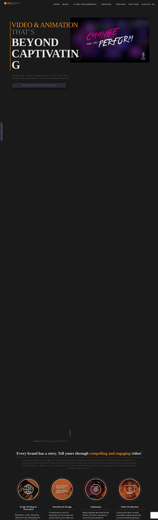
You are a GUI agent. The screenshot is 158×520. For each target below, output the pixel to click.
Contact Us (148, 4)
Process (121, 4)
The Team (133, 4)
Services (106, 4)
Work (65, 4)
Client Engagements (85, 4)
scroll (70, 434)
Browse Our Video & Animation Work (39, 85)
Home (57, 4)
